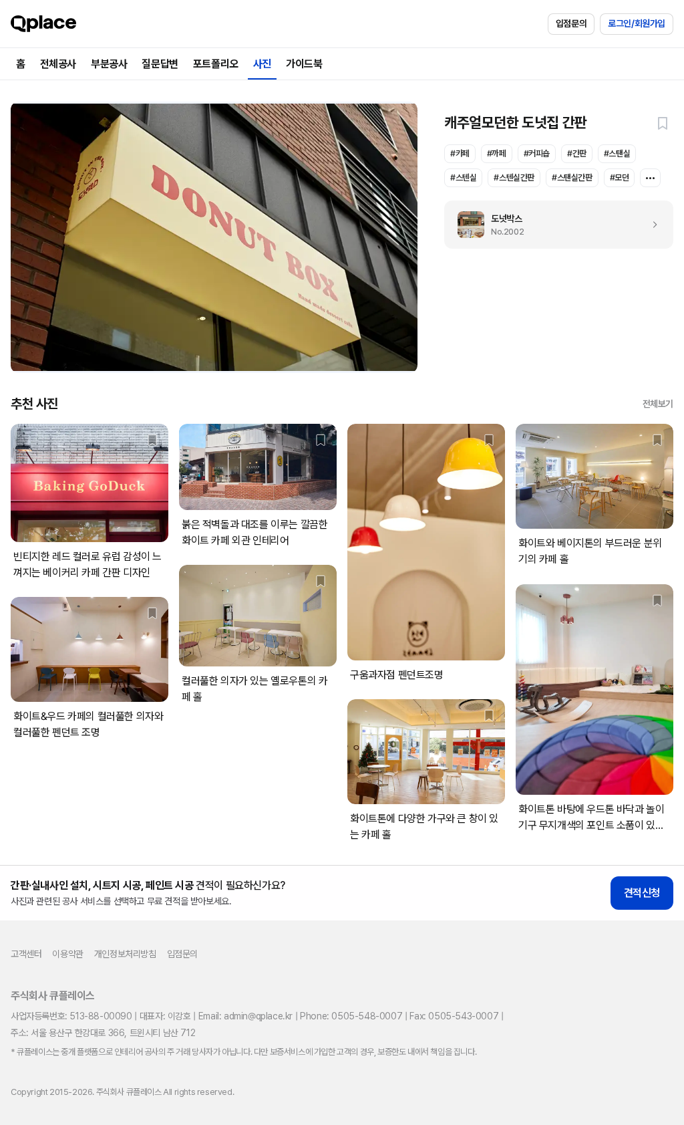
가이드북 (304, 63)
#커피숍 (537, 153)
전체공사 (58, 63)
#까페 (496, 153)
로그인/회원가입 (636, 23)
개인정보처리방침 (125, 954)
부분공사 (109, 63)
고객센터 (26, 954)
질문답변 (160, 63)
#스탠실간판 (572, 177)
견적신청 (642, 892)
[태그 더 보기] (650, 177)
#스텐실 (463, 177)
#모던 (619, 177)
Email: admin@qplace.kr (245, 1016)
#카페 (460, 153)
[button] (662, 123)
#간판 (576, 153)
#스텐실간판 (514, 177)
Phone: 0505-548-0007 (351, 1016)
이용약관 (67, 954)
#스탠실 (617, 153)
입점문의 (571, 23)
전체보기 (658, 403)
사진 (262, 63)
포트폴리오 (215, 63)
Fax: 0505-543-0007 (453, 1016)
